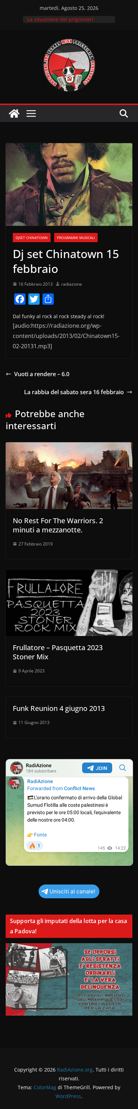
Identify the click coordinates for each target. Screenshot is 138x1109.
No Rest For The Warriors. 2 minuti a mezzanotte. (58, 525)
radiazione (71, 284)
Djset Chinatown (32, 237)
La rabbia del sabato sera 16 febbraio (74, 392)
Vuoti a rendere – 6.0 (41, 374)
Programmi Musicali (76, 237)
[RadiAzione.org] (14, 113)
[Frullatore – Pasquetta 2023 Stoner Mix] (69, 574)
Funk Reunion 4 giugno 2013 (59, 708)
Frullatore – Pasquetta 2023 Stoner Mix (58, 652)
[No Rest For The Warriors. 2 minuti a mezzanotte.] (69, 447)
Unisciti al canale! (72, 891)
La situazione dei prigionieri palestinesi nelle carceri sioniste (65, 23)
